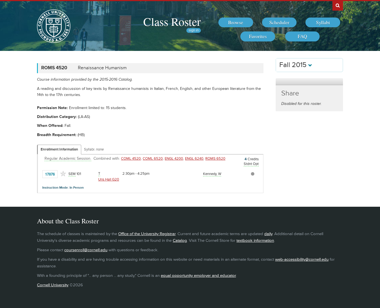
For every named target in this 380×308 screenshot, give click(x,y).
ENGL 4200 (174, 158)
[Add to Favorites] (63, 174)
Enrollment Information (59, 149)
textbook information (255, 240)
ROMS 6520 (215, 158)
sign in (194, 30)
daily (268, 233)
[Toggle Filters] (309, 81)
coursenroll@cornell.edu (85, 250)
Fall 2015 (293, 65)
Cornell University (52, 285)
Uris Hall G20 (108, 179)
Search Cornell (337, 5)
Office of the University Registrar (147, 233)
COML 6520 (153, 158)
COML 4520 (131, 158)
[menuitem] (235, 23)
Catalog (180, 240)
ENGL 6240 (194, 158)
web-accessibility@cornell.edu (302, 259)
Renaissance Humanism (102, 68)
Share (290, 93)
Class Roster (172, 21)
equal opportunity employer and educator (198, 275)
